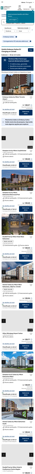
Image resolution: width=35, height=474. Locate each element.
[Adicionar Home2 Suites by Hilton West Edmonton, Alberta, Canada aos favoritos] (30, 285)
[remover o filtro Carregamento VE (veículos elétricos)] (30, 41)
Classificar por (7, 28)
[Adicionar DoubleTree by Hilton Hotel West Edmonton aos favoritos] (30, 237)
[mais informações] (31, 105)
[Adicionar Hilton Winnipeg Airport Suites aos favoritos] (30, 333)
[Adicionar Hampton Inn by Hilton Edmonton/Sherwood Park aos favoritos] (30, 193)
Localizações (5, 14)
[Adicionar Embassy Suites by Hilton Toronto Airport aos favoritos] (30, 97)
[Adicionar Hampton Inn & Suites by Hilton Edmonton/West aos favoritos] (30, 375)
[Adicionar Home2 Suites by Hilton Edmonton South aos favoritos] (30, 422)
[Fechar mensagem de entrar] (33, 12)
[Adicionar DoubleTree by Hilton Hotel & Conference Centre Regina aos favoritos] (30, 467)
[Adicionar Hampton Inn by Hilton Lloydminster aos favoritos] (30, 151)
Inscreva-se (26, 9)
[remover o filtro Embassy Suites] (16, 37)
